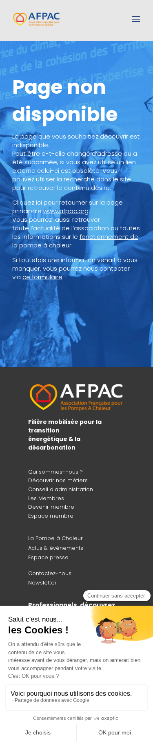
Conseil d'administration (60, 489)
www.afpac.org (66, 211)
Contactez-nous (49, 573)
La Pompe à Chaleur (55, 538)
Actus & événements (55, 548)
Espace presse (48, 557)
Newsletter (42, 583)
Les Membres (46, 498)
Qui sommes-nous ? (55, 472)
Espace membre (50, 516)
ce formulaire (42, 277)
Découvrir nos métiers (58, 480)
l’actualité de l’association (70, 228)
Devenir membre (51, 507)
